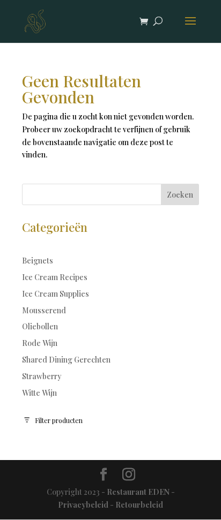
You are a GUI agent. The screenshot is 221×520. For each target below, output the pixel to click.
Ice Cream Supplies (55, 294)
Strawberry (42, 376)
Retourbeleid (139, 505)
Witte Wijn (39, 393)
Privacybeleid (83, 505)
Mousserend (44, 310)
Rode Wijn (39, 343)
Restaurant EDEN (138, 492)
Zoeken (180, 195)
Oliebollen (40, 326)
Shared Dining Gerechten (66, 360)
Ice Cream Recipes (54, 277)
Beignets (37, 260)
